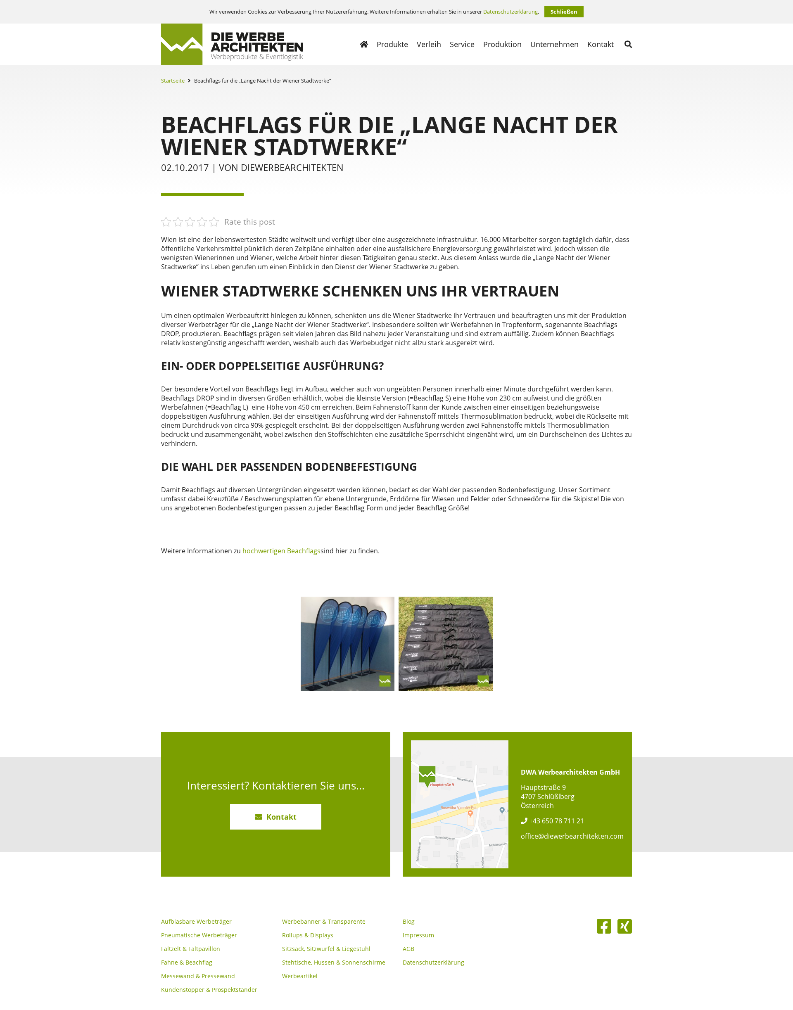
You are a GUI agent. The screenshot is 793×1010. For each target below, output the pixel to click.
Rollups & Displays (307, 935)
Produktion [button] (502, 44)
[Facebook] (604, 926)
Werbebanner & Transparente (324, 921)
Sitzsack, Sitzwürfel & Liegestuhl (326, 949)
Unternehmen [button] (554, 44)
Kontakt (600, 44)
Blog (409, 921)
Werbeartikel (300, 976)
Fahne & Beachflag (186, 962)
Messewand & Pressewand (198, 976)
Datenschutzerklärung (510, 11)
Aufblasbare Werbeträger (196, 921)
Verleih (429, 44)
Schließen (564, 11)
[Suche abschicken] (628, 44)
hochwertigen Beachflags (281, 550)
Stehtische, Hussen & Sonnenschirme (333, 962)
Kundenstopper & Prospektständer (209, 989)
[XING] (624, 926)
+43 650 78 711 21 (555, 820)
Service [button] (462, 44)
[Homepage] (364, 44)
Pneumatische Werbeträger (199, 935)
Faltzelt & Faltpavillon (190, 949)
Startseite (173, 80)
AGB (408, 949)
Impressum (418, 935)
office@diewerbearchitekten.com (572, 836)
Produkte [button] (392, 44)
